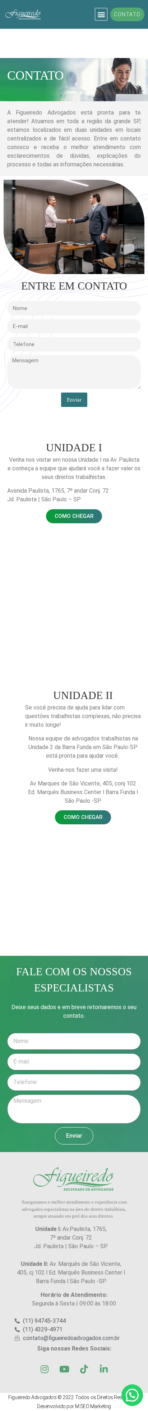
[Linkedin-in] (104, 1369)
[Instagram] (45, 1369)
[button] (101, 14)
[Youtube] (64, 1369)
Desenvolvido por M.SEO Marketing (74, 1406)
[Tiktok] (84, 1369)
